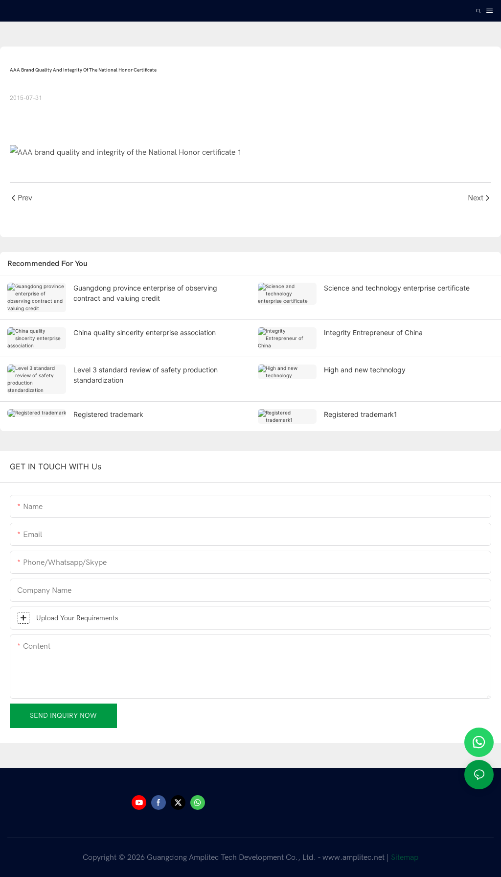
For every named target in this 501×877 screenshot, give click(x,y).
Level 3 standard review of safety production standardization (145, 374)
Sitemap (404, 857)
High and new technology (365, 369)
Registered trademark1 (360, 414)
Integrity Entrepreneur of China (373, 332)
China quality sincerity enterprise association (144, 332)
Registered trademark (108, 414)
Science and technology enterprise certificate (397, 288)
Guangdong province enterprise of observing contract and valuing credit (145, 293)
